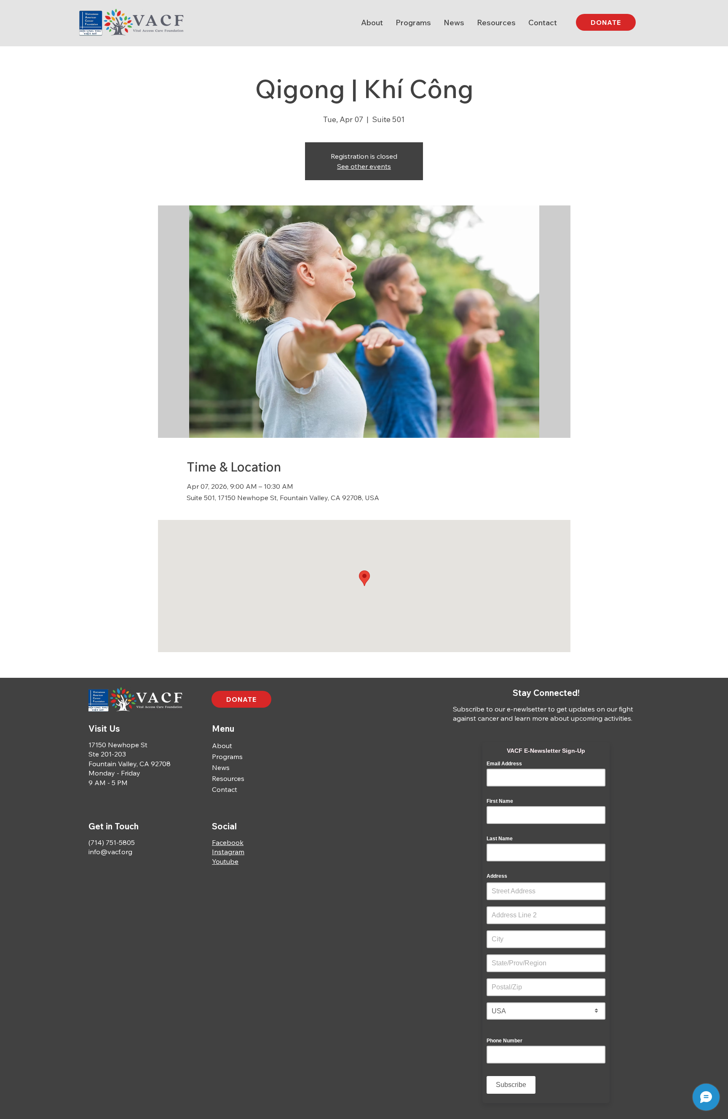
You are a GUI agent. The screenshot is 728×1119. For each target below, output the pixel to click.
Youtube (225, 861)
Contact (224, 789)
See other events (364, 166)
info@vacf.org (110, 851)
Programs (227, 756)
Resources (228, 778)
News (221, 767)
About (222, 745)
